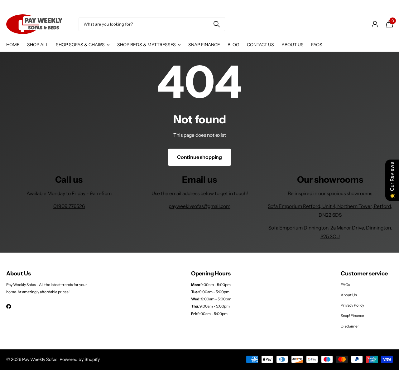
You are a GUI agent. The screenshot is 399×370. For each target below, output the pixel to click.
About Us (292, 44)
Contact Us (260, 44)
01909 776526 (69, 206)
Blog (233, 44)
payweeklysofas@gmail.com (199, 206)
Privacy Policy (352, 305)
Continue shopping (199, 157)
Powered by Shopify (80, 359)
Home (13, 44)
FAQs (316, 44)
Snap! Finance (352, 315)
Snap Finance (204, 44)
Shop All (37, 44)
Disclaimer (350, 326)
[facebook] (8, 306)
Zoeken (216, 24)
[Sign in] (375, 24)
